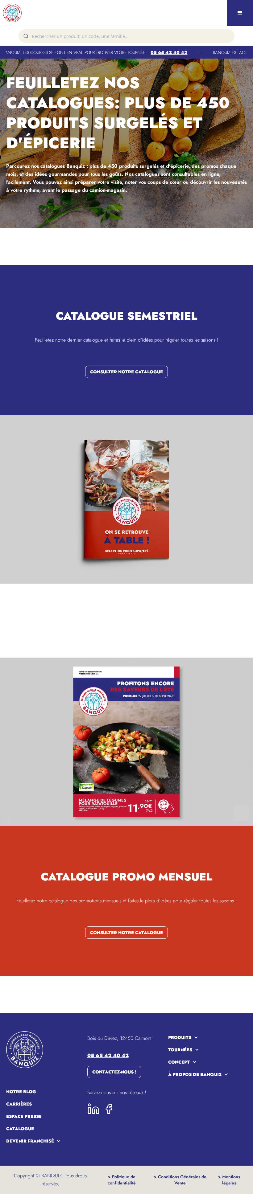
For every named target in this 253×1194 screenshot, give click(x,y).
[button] (240, 13)
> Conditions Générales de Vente (180, 1180)
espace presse (24, 1116)
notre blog (21, 1092)
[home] (31, 13)
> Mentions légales (229, 1180)
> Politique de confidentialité (122, 1180)
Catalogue (20, 1129)
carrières (19, 1104)
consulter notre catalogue (126, 372)
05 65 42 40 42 (151, 52)
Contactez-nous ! (114, 1072)
